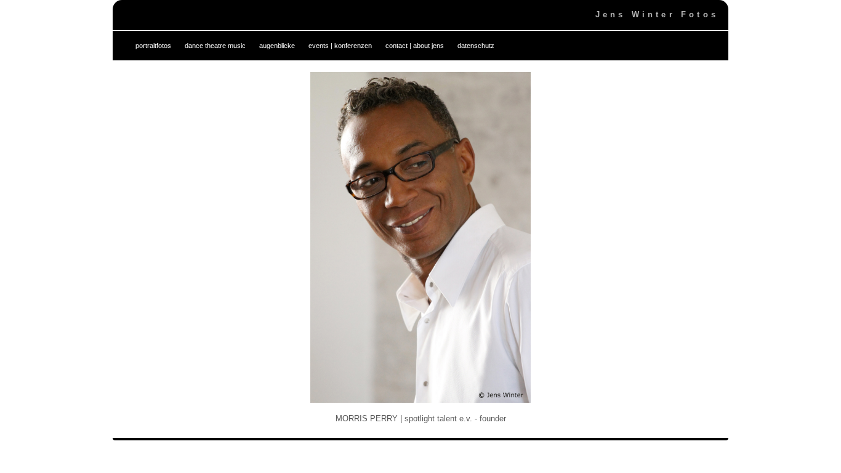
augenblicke (277, 45)
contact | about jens (414, 45)
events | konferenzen (340, 45)
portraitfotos (153, 45)
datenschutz (475, 45)
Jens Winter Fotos (656, 14)
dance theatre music (215, 45)
